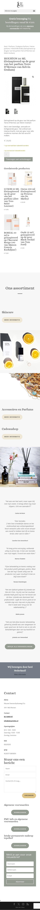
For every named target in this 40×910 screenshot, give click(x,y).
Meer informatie (12, 320)
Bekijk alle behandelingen (20, 646)
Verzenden (29, 795)
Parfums (12, 46)
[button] (33, 77)
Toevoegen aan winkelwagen (18, 159)
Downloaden (20, 812)
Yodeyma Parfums (22, 46)
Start (5, 46)
